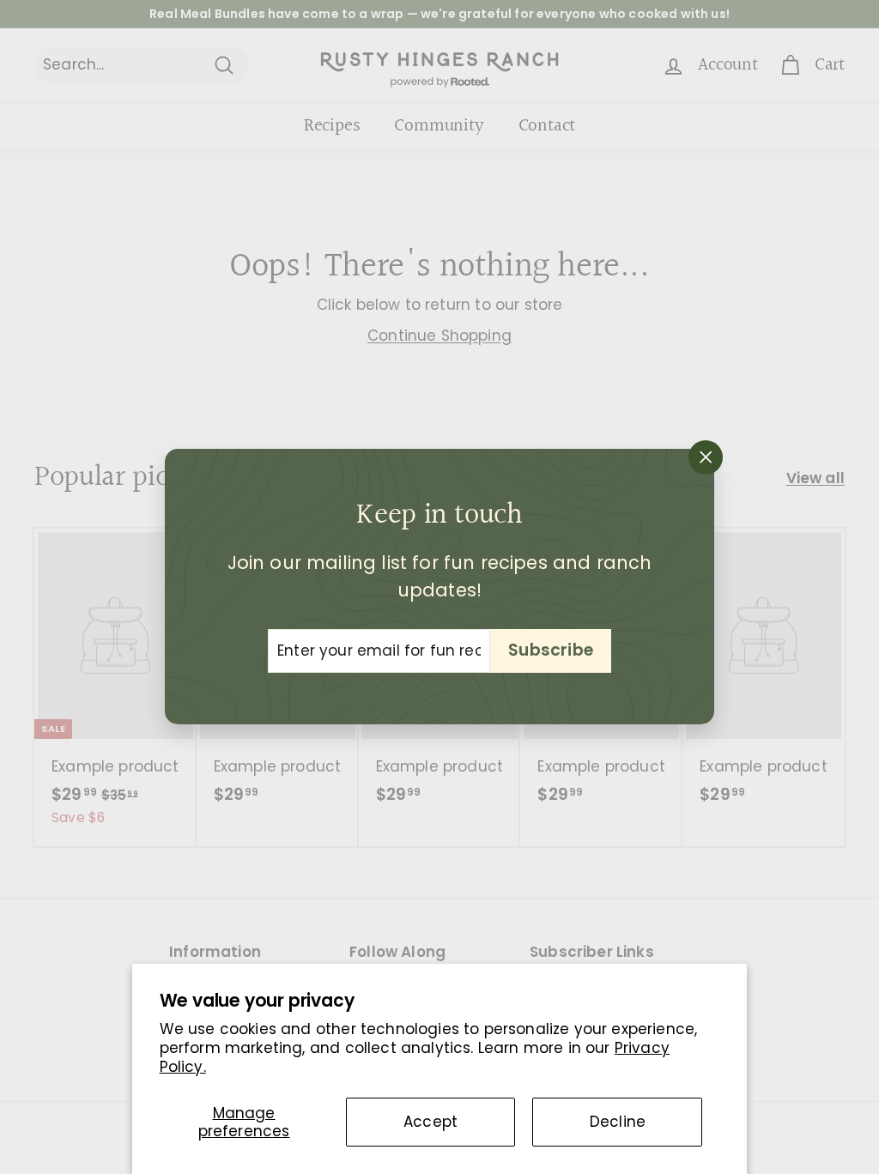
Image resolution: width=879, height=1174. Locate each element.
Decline (618, 1121)
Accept (430, 1121)
